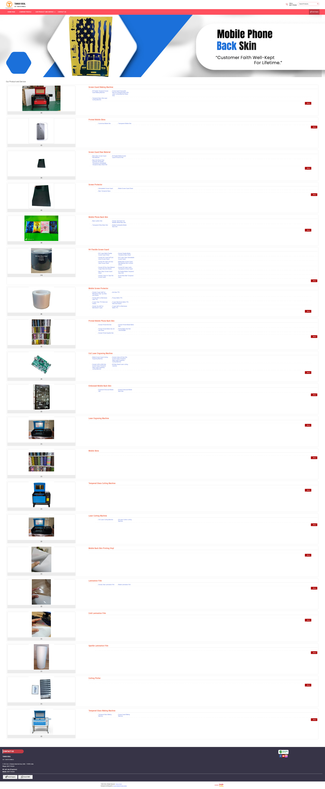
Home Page (11, 12)
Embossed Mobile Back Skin (100, 386)
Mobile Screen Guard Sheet (125, 188)
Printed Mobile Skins (97, 119)
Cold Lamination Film (97, 613)
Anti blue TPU (116, 292)
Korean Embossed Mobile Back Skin (125, 390)
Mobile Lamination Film (124, 584)
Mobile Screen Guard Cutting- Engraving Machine (100, 358)
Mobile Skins (94, 451)
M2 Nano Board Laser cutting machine (120, 365)
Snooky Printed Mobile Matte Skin (126, 325)
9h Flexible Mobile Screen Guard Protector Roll (119, 156)
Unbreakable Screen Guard (105, 188)
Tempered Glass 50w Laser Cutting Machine (99, 98)
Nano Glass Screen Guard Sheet (105, 272)
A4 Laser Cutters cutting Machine (125, 520)
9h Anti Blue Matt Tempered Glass (125, 276)
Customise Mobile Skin (104, 123)
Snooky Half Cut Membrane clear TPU (99, 298)
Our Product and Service (45, 12)
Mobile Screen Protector (98, 288)
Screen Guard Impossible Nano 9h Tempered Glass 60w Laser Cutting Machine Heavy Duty (120, 93)
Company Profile (25, 12)
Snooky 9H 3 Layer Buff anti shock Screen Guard (105, 258)
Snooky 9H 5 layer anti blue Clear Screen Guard (105, 262)
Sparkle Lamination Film (98, 646)
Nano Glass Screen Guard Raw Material (99, 156)
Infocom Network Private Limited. (120, 786)
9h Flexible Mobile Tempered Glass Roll (126, 272)
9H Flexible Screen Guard (99, 249)
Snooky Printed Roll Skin (104, 325)
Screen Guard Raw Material (99, 152)
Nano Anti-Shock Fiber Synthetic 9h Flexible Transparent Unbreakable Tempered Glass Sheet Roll (99, 162)
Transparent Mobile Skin (124, 123)
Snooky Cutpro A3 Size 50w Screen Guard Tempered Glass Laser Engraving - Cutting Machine (119, 359)
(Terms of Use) (118, 784)
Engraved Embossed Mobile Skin (105, 390)
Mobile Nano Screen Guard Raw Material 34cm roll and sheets (125, 263)
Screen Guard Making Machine (101, 87)
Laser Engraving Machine (99, 418)
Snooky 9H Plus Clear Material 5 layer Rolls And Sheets (106, 268)
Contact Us (62, 12)
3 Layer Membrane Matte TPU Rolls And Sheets (120, 302)
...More (308, 103)
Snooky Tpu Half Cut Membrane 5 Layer (97, 307)
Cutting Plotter (95, 678)
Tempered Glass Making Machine (102, 710)
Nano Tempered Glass (104, 191)
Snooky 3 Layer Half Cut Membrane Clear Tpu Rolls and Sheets (99, 293)
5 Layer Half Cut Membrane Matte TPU (119, 307)
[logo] (9, 8)
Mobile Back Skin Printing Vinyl (101, 548)
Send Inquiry (315, 12)
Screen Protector (95, 184)
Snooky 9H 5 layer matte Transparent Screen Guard (125, 268)
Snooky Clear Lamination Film (106, 584)
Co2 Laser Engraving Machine (101, 353)
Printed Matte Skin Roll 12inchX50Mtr (124, 329)
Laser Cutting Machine (98, 516)
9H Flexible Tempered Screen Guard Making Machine (100, 91)
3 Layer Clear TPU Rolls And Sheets (99, 302)
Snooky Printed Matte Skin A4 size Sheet (106, 329)
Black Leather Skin (97, 221)
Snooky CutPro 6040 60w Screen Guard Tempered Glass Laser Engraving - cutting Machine (99, 367)
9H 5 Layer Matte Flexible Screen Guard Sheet (105, 254)
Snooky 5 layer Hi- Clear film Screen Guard (105, 276)
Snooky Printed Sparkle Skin (106, 333)
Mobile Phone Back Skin (98, 217)
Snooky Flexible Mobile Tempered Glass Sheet (124, 254)
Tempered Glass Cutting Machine (102, 483)
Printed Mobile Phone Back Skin (101, 321)
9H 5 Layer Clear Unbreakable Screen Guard (126, 258)
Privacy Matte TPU (117, 298)
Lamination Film (95, 581)
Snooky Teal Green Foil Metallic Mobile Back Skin (119, 221)
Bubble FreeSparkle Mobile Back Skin (119, 225)
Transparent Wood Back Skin (100, 225)
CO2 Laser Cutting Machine (105, 519)
